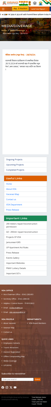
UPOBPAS (7, 365)
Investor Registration (11, 352)
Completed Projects (15, 170)
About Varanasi (9, 323)
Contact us (11, 199)
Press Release (12, 209)
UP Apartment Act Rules (17, 247)
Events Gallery (12, 258)
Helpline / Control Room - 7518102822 (18, 303)
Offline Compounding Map (14, 356)
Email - (13, 308)
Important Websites (15, 263)
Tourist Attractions (10, 347)
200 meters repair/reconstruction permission (21, 225)
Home (4, 30)
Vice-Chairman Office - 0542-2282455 (18, 294)
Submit (37, 379)
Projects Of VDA (13, 237)
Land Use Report (38, 9)
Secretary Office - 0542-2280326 (16, 299)
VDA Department (14, 204)
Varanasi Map (12, 194)
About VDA (11, 189)
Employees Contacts (11, 343)
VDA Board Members (37, 323)
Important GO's (13, 273)
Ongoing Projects (14, 159)
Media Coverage (17, 30)
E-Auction (22, 8)
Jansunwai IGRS (13, 242)
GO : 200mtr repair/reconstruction (22, 232)
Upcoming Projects (15, 164)
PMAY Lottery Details (16, 268)
